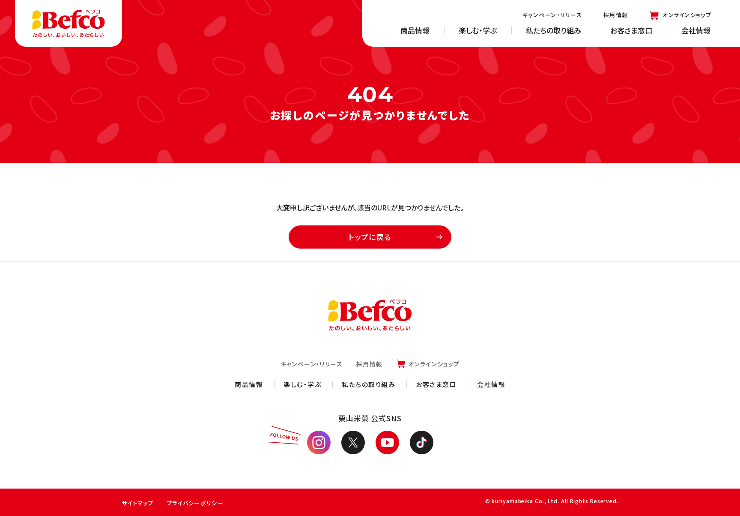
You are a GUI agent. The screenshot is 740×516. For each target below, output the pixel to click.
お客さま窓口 (631, 30)
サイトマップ (138, 503)
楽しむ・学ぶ (478, 30)
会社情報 (695, 30)
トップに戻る (370, 236)
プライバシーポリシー (195, 503)
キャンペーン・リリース (552, 15)
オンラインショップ (686, 15)
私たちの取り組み (553, 30)
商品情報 (415, 30)
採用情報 (615, 15)
